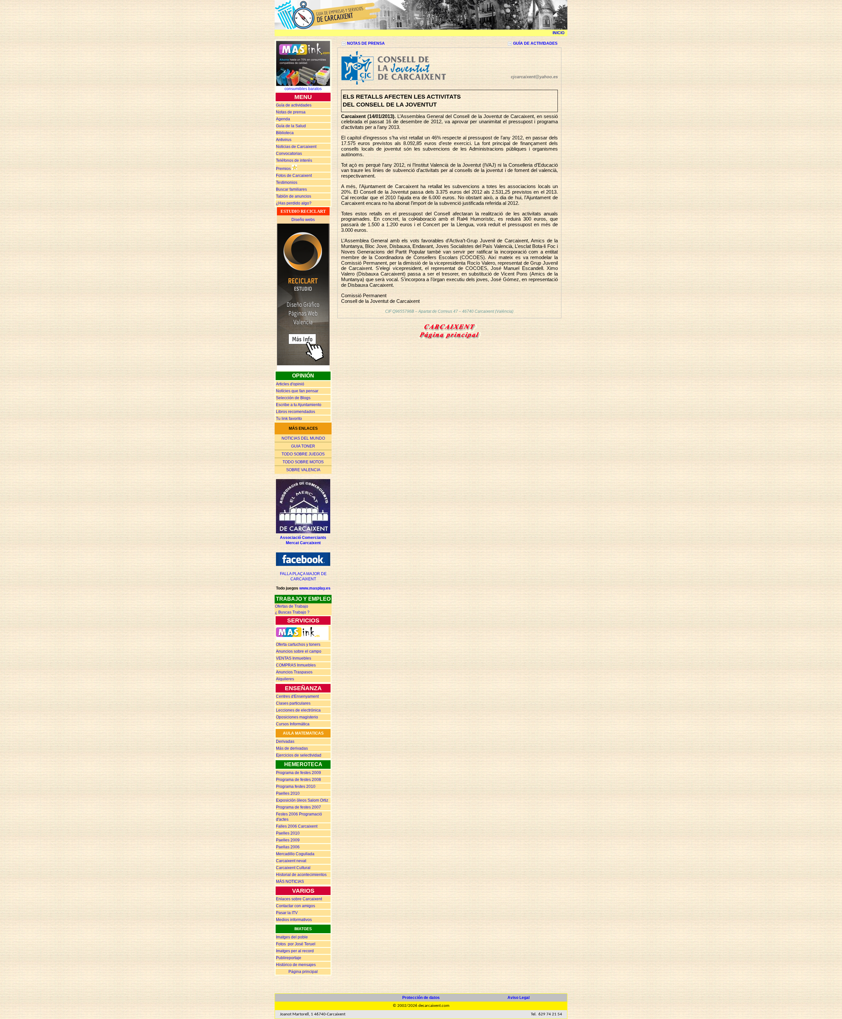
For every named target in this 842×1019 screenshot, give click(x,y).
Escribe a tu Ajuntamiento (298, 404)
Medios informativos (294, 919)
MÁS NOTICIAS (290, 881)
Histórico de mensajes (296, 964)
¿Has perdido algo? (293, 203)
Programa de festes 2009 (298, 772)
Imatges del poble (292, 937)
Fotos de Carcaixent (294, 175)
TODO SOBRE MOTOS (303, 462)
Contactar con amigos (295, 906)
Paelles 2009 (288, 840)
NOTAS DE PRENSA (366, 43)
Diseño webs (303, 219)
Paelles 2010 (288, 793)
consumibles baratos (303, 88)
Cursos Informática (293, 724)
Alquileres (285, 679)
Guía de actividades (293, 105)
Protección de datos (421, 997)
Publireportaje (288, 958)
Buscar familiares (291, 189)
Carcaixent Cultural (293, 867)
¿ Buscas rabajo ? (292, 612)
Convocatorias (289, 153)
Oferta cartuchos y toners (298, 644)
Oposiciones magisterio (297, 717)
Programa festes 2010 (295, 786)
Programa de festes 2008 (298, 779)
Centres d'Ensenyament (297, 696)
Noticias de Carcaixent (296, 146)
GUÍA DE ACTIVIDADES (535, 43)
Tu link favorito (289, 418)
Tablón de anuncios (293, 196)
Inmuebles (293, 658)
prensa (291, 112)
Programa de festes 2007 (298, 807)
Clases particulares (293, 703)
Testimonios (286, 182)
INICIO (558, 33)
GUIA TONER (303, 446)
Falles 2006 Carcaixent (296, 826)
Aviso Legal (519, 997)
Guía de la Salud (291, 126)
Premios (283, 168)
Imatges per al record (295, 951)
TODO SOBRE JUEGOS (303, 454)
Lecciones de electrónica (298, 710)
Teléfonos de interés (294, 160)
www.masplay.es (315, 588)
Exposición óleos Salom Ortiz (302, 800)
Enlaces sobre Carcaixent (299, 899)
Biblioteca (285, 133)
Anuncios (298, 651)
